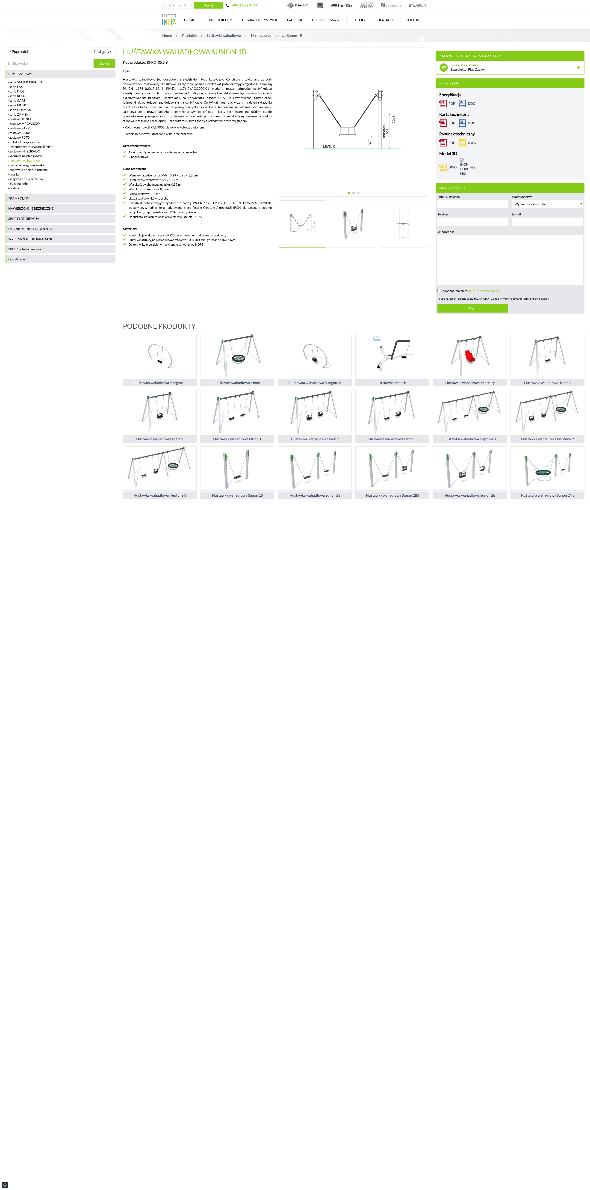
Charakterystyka (259, 20)
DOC (471, 103)
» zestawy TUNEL (19, 119)
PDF (451, 103)
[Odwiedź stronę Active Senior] (366, 5)
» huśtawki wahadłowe (23, 160)
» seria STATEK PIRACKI (24, 82)
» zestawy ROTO (18, 137)
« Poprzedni (18, 51)
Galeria (294, 20)
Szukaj (208, 5)
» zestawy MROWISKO (23, 123)
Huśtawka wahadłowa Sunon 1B (276, 35)
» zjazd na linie (17, 183)
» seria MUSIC (17, 105)
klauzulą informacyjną (483, 291)
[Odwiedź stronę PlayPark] (298, 5)
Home (189, 20)
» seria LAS (15, 87)
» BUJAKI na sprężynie (23, 142)
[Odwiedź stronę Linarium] (391, 5)
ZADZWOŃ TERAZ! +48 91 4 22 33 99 (470, 56)
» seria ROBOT (17, 96)
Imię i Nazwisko (448, 197)
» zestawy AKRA (18, 133)
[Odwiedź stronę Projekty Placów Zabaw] (320, 5)
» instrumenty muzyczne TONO (29, 147)
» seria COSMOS (19, 110)
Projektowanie (327, 20)
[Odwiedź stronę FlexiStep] (341, 5)
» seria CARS (16, 100)
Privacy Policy (508, 298)
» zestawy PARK (18, 128)
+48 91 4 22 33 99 (244, 5)
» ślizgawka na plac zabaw (25, 179)
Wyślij (472, 308)
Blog (360, 20)
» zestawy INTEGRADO (23, 151)
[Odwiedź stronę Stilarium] (418, 5)
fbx (472, 167)
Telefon (442, 214)
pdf (451, 143)
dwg (472, 143)
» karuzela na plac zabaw (24, 156)
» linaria (13, 174)
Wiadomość (445, 232)
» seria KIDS (15, 91)
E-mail (516, 214)
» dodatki (13, 188)
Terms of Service (532, 298)
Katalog (387, 20)
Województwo (522, 197)
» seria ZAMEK (18, 114)
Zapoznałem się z (470, 291)
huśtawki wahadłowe (224, 35)
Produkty (219, 20)
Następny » (103, 51)
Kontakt (414, 20)
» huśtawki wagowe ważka (25, 165)
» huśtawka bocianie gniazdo (27, 170)
